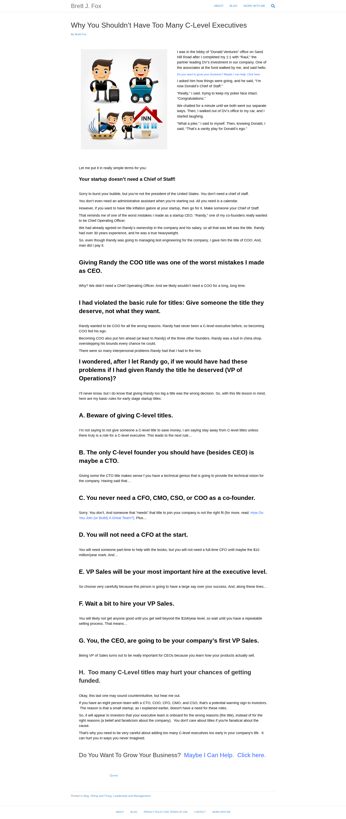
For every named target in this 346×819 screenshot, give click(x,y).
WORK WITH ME (254, 5)
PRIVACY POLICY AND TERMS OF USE (166, 812)
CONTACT (200, 812)
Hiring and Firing (101, 795)
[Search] (271, 6)
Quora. (114, 775)
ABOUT (219, 5)
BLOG (233, 5)
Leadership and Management (132, 795)
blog (86, 795)
